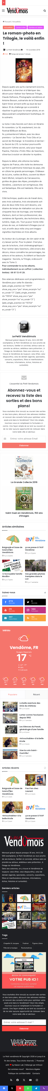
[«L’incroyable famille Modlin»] (12, 565)
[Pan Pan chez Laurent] (35, 780)
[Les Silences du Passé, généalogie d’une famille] (10, 730)
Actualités (16, 22)
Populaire (12, 694)
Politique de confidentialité (19, 1073)
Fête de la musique (10, 948)
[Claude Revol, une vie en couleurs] (9, 898)
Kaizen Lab (19, 1065)
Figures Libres (37, 943)
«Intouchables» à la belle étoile (11, 817)
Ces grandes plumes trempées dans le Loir (35, 576)
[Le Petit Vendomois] (17, 10)
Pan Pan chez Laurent (31, 789)
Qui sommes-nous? (16, 1069)
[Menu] (3, 11)
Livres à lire (20, 27)
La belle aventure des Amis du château (29, 704)
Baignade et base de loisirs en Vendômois (12, 550)
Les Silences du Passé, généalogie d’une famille (26, 3)
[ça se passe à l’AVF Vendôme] (35, 539)
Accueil (7, 22)
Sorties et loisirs (35, 27)
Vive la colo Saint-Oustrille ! (28, 751)
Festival (26, 943)
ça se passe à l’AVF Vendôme (34, 548)
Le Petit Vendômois (13, 50)
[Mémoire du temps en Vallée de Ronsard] (39, 907)
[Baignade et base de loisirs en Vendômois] (12, 539)
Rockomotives (26, 948)
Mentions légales (33, 1069)
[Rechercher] (44, 11)
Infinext (39, 1065)
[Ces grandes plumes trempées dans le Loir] (35, 565)
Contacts (36, 1073)
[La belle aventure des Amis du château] (10, 707)
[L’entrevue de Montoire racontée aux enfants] (39, 916)
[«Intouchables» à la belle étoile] (10, 742)
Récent (36, 694)
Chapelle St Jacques (11, 943)
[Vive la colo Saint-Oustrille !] (10, 754)
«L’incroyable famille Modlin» (12, 575)
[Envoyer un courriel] (22, 50)
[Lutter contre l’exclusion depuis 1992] (10, 718)
